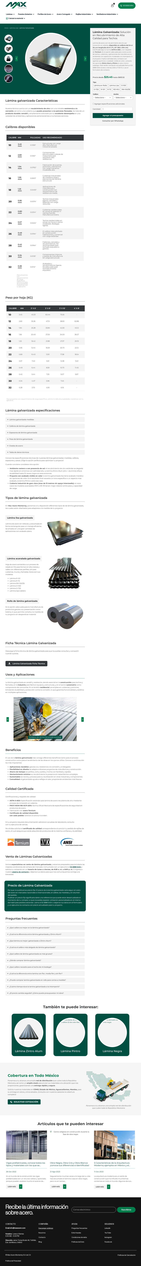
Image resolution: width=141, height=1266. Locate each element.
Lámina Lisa (14, 28)
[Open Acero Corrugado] (71, 14)
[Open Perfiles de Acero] (52, 14)
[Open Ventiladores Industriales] (117, 14)
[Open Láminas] (14, 14)
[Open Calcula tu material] (24, 18)
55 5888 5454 (75, 867)
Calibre (95, 94)
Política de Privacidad (13, 1261)
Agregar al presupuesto (113, 115)
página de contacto (20, 872)
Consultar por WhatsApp (112, 121)
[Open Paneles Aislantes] (33, 14)
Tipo (94, 82)
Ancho (116, 94)
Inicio (6, 28)
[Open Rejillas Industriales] (92, 14)
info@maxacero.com (17, 1228)
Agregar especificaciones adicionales (109, 104)
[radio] (100, 85)
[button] (8, 719)
